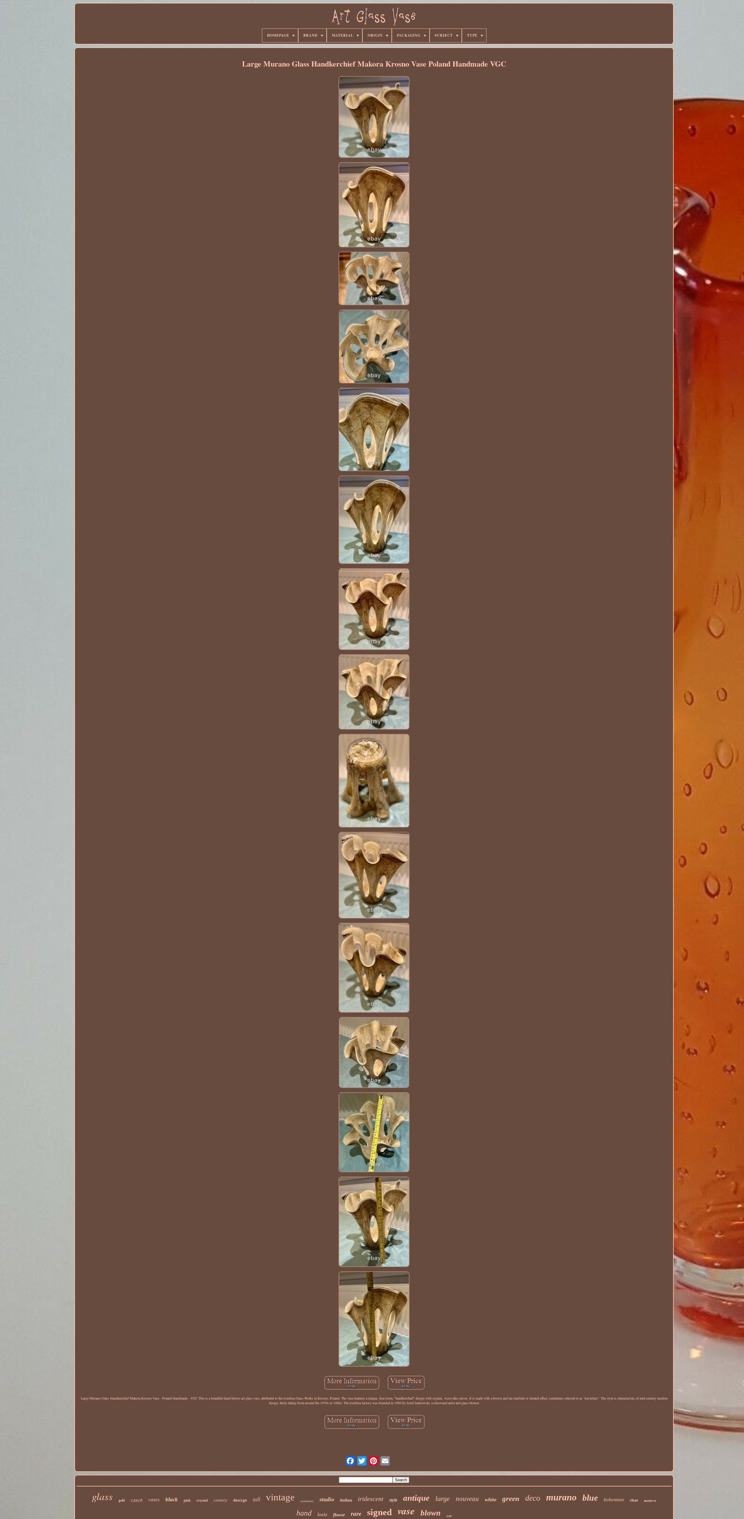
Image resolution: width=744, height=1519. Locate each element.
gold (122, 1500)
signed (379, 1512)
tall (256, 1499)
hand (304, 1513)
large (442, 1498)
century (220, 1500)
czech (136, 1500)
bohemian (614, 1499)
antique (416, 1497)
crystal (202, 1500)
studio (326, 1499)
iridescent (370, 1498)
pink (187, 1500)
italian (346, 1500)
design (240, 1500)
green (510, 1498)
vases (154, 1499)
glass (102, 1496)
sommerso (307, 1501)
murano (561, 1497)
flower (339, 1514)
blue (590, 1497)
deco (532, 1497)
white (490, 1499)
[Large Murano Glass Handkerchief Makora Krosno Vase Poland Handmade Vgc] (374, 117)
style (393, 1499)
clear (634, 1500)
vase (406, 1511)
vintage (280, 1497)
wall (449, 1516)
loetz (322, 1514)
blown (431, 1513)
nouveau (467, 1498)
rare (356, 1513)
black (171, 1499)
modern (650, 1501)
